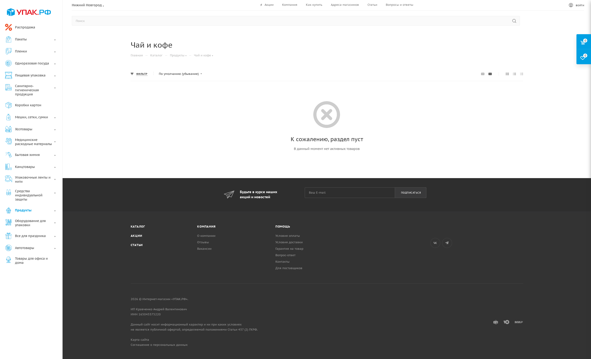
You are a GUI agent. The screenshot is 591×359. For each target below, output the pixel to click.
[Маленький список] (482, 74)
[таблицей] (522, 74)
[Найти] (514, 21)
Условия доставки (289, 242)
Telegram (447, 243)
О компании (206, 236)
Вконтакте (435, 243)
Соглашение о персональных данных (159, 345)
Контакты (282, 262)
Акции (136, 236)
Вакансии (204, 249)
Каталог (138, 226)
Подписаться (411, 192)
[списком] (514, 74)
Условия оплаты (287, 236)
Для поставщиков (288, 268)
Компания (206, 226)
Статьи (137, 245)
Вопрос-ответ (285, 255)
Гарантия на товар (289, 249)
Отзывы (203, 242)
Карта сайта (140, 340)
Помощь (282, 226)
